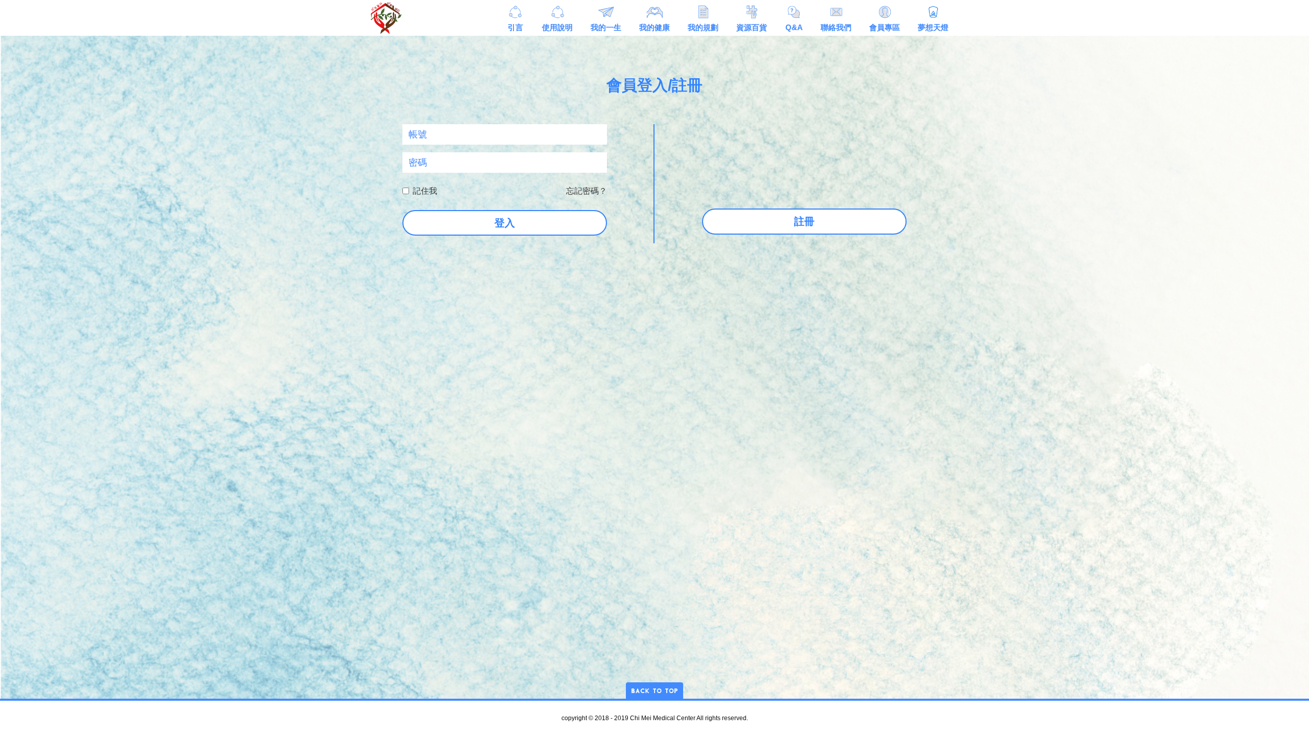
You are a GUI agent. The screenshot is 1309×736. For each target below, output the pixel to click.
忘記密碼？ (586, 191)
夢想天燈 (933, 27)
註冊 (804, 221)
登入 (504, 222)
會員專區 (884, 27)
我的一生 (606, 27)
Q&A (794, 27)
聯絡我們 (836, 27)
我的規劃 (703, 27)
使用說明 (557, 27)
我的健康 (654, 27)
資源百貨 (751, 27)
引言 (515, 27)
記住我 (425, 191)
